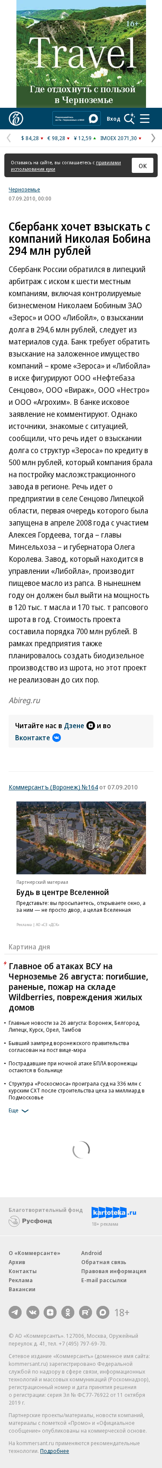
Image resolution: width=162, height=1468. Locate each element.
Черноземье (24, 189)
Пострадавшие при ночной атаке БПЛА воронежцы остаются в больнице (73, 1066)
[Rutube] (85, 1312)
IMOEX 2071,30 (118, 138)
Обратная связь (103, 1262)
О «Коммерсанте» (34, 1253)
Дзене (74, 725)
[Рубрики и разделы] (144, 118)
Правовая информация (113, 1271)
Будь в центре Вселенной (62, 892)
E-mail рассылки (104, 1280)
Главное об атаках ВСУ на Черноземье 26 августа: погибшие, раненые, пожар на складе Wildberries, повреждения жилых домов (78, 986)
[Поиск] (129, 118)
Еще (14, 1110)
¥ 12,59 (83, 138)
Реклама (21, 1280)
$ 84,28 (30, 138)
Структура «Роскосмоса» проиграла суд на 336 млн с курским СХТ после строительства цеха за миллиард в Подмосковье (77, 1090)
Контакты (23, 1271)
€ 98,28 (56, 138)
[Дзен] (50, 1312)
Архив (17, 1262)
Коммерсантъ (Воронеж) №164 (53, 787)
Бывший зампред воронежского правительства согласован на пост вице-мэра (69, 1046)
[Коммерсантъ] (16, 118)
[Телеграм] (15, 1312)
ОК (143, 165)
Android (91, 1253)
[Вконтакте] (32, 1312)
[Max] (102, 1312)
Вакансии (22, 1289)
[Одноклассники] (67, 1312)
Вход (114, 118)
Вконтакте (32, 737)
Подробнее (54, 1451)
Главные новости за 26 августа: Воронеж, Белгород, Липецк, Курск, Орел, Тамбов (74, 1026)
